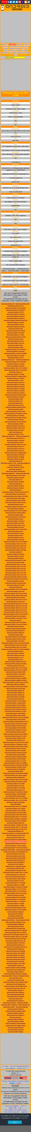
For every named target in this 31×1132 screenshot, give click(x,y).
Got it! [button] (15, 1122)
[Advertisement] (15, 27)
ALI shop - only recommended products (16, 1066)
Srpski (12, 1083)
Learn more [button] (24, 1118)
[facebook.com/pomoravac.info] (7, 1078)
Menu (4, 2)
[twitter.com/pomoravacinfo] (15, 1078)
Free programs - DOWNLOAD (15, 1068)
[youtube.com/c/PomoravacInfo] (23, 1078)
